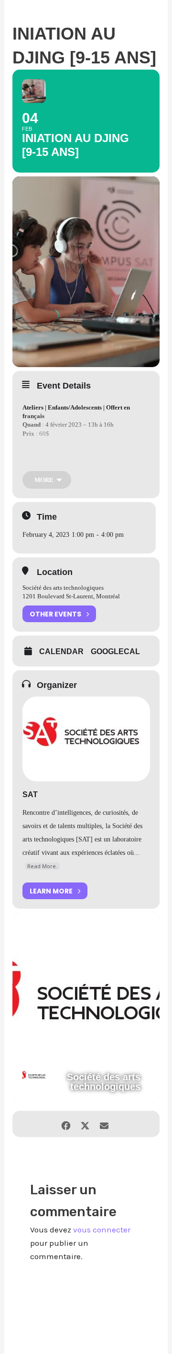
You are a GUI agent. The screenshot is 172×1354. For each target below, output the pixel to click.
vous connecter (101, 1229)
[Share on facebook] (65, 1124)
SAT (30, 794)
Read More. (42, 866)
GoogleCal (115, 651)
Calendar (61, 651)
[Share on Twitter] (84, 1124)
